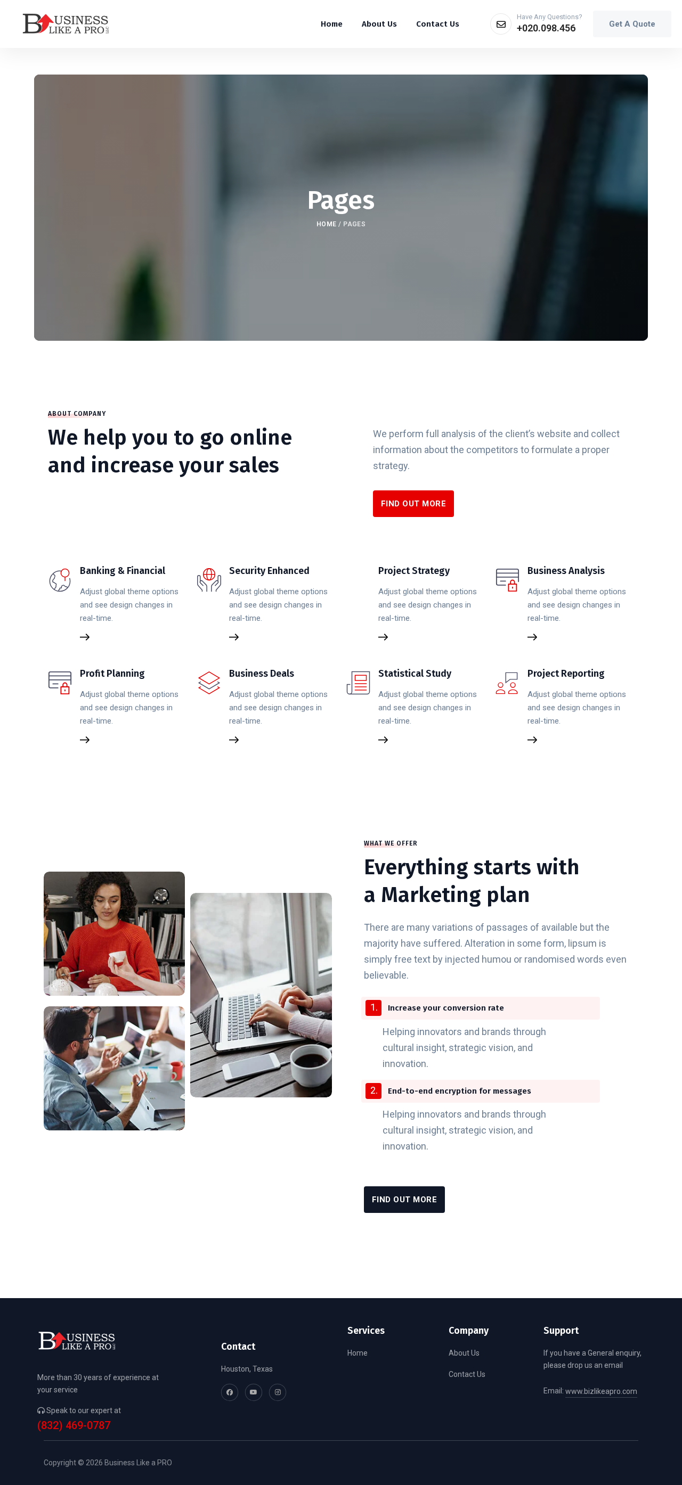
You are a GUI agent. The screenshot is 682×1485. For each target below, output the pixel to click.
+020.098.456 (546, 28)
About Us (464, 1353)
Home (326, 224)
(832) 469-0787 (73, 1426)
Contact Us (467, 1374)
